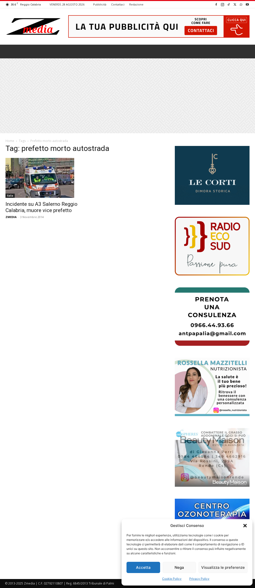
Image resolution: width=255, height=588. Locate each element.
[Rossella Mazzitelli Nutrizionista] (212, 387)
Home (9, 141)
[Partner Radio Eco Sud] (212, 246)
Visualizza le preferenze (223, 567)
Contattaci (118, 4)
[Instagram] (222, 4)
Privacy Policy (199, 579)
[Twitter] (235, 4)
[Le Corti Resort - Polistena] (212, 175)
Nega (179, 567)
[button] (245, 525)
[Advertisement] (127, 96)
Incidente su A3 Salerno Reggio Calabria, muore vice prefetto (41, 207)
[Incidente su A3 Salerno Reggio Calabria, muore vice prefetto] (42, 178)
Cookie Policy (172, 579)
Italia (10, 195)
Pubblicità (99, 4)
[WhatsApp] (241, 4)
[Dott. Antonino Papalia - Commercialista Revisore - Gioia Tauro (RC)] (212, 316)
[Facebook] (216, 4)
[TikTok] (228, 4)
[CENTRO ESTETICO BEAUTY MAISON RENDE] (212, 457)
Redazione (136, 4)
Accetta (143, 567)
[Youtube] (247, 4)
